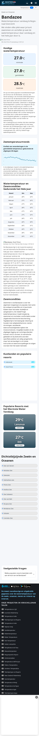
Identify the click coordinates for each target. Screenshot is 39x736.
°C (31, 7)
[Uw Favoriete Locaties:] (31, 3)
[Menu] (36, 3)
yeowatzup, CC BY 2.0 (18, 42)
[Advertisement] (19, 715)
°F (36, 7)
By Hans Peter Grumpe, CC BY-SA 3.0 (25, 244)
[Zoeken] (27, 3)
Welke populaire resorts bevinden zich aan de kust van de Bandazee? (18, 574)
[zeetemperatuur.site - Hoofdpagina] (8, 3)
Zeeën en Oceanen (8, 12)
